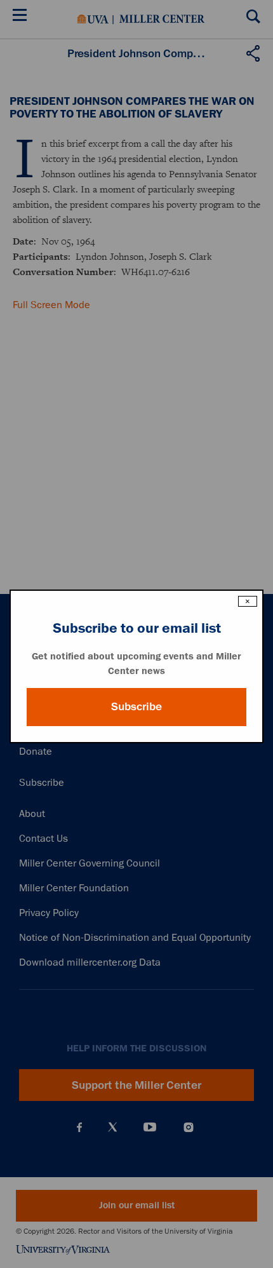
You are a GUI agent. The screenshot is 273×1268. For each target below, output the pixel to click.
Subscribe (136, 706)
